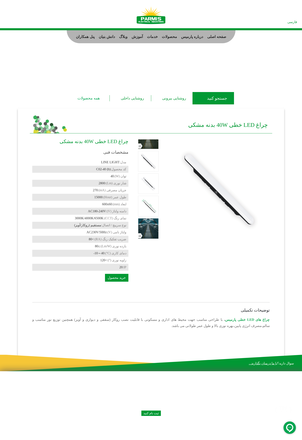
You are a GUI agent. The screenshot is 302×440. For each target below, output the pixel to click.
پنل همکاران (85, 37)
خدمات (152, 37)
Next (148, 139)
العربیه (280, 22)
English (269, 22)
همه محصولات (88, 98)
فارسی (292, 22)
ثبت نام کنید (151, 413)
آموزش (137, 37)
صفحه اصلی (216, 37)
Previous (149, 239)
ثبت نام (31, 21)
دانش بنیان (107, 37)
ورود (19, 21)
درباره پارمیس (192, 37)
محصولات (169, 37)
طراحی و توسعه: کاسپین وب (28, 433)
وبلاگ (123, 37)
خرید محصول (117, 277)
